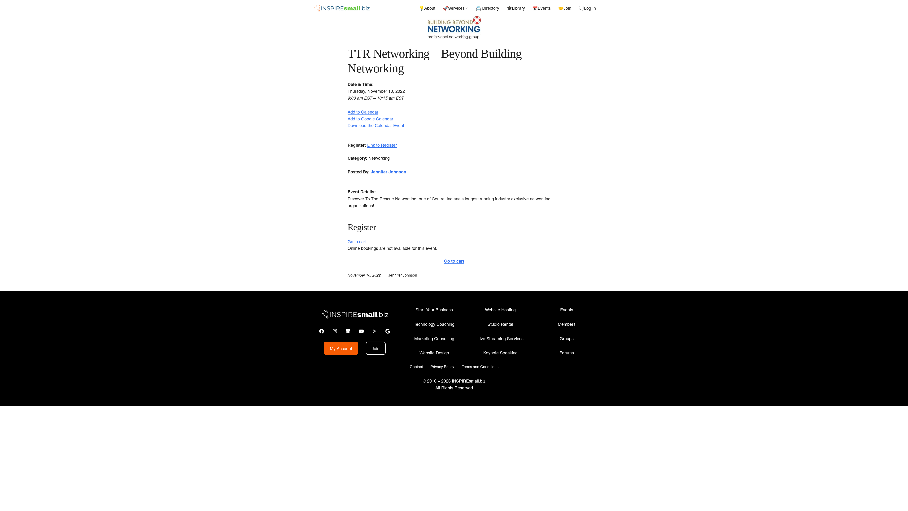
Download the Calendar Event (376, 125)
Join (376, 348)
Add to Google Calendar (370, 118)
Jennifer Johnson (388, 172)
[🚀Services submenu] (467, 8)
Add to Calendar (363, 112)
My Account (341, 348)
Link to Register (382, 145)
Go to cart (357, 241)
